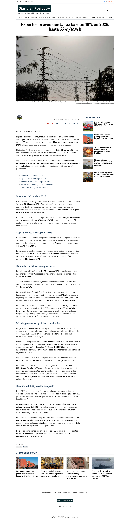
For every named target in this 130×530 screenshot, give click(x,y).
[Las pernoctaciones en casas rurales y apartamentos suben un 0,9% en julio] (78, 463)
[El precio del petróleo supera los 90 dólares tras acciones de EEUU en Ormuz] (103, 463)
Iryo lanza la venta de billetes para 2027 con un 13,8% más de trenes (103, 124)
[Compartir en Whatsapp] (78, 123)
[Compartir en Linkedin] (74, 123)
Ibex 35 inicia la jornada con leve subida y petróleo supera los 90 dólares (103, 174)
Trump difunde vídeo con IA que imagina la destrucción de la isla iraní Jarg (103, 150)
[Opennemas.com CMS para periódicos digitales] (65, 519)
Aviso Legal (67, 492)
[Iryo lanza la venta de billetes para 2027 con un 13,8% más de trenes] (88, 126)
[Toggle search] (107, 9)
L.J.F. (25, 117)
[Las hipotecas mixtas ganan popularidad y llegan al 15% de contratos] (88, 139)
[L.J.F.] (19, 117)
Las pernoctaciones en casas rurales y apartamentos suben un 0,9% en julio (77, 475)
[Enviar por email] (48, 123)
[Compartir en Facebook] (57, 123)
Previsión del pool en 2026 (31, 175)
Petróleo (25, 447)
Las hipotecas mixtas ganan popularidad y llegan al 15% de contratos (103, 137)
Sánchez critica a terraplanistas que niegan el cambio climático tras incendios (103, 163)
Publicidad (57, 492)
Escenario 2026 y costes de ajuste (34, 187)
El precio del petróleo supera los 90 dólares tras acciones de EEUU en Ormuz (102, 475)
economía (19, 447)
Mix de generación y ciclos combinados (37, 184)
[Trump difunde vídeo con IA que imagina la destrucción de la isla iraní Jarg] (88, 151)
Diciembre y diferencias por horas (35, 181)
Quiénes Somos (46, 492)
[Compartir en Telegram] (69, 123)
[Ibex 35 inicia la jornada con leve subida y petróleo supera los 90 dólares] (88, 177)
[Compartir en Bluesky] (65, 123)
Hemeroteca (29, 1)
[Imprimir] (52, 123)
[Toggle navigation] (110, 9)
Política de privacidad (80, 492)
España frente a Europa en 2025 (34, 178)
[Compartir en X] (61, 123)
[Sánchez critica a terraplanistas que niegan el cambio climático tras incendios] (88, 164)
